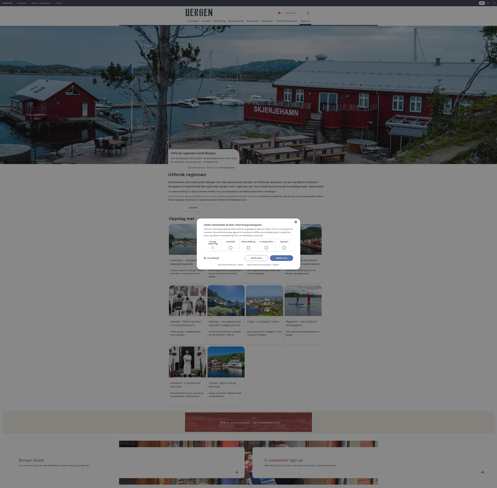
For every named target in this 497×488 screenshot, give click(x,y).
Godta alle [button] (281, 258)
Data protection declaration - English (263, 265)
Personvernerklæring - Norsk (230, 265)
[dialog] (248, 244)
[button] (211, 258)
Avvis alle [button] (256, 258)
